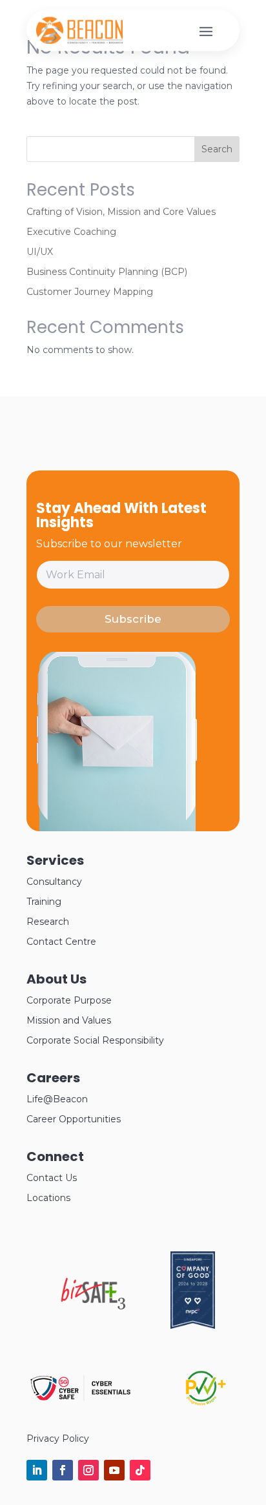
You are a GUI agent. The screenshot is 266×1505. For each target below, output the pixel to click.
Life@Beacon (57, 1099)
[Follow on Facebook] (62, 1470)
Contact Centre (61, 941)
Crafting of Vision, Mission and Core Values (121, 211)
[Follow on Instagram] (88, 1470)
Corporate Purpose (69, 1000)
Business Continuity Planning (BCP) (106, 272)
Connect (55, 1156)
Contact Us (51, 1178)
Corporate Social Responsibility (95, 1040)
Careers (53, 1078)
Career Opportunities (73, 1119)
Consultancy (54, 881)
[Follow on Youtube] (114, 1470)
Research (47, 921)
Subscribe (133, 618)
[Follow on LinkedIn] (36, 1470)
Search (216, 149)
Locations (48, 1198)
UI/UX (39, 252)
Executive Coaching (71, 231)
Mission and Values (68, 1020)
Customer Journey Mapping (89, 292)
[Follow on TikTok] (140, 1470)
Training (43, 901)
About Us (56, 979)
